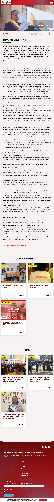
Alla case (6, 33)
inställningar (33, 500)
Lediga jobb (24, 468)
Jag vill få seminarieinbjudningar (12, 491)
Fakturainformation (24, 478)
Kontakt (24, 464)
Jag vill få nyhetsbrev (10, 489)
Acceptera (43, 500)
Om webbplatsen (24, 471)
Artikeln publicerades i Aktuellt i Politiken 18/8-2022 (15, 245)
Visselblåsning (24, 473)
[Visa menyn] (51, 2)
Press (24, 466)
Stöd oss (24, 461)
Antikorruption (24, 475)
